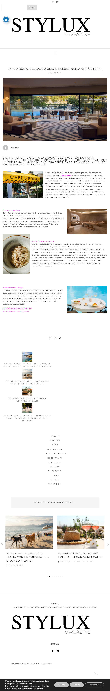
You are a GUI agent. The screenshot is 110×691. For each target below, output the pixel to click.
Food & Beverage (85, 562)
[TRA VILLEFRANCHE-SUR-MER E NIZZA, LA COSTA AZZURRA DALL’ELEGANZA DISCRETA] (27, 357)
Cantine (72, 562)
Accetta (61, 685)
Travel (59, 73)
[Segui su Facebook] (52, 2)
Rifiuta (77, 685)
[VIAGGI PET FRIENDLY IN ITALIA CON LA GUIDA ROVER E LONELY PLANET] (27, 374)
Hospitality (52, 73)
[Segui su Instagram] (57, 2)
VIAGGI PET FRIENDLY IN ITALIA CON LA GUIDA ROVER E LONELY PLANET (28, 557)
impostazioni (38, 688)
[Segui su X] (60, 338)
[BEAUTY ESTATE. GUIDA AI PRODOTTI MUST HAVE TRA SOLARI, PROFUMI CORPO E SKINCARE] (27, 408)
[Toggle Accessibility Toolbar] (6, 19)
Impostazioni (94, 685)
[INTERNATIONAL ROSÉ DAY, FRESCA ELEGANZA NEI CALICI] (27, 391)
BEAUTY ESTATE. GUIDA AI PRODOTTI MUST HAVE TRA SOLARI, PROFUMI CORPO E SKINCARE (27, 418)
